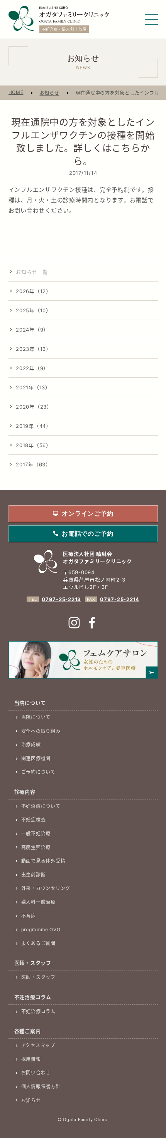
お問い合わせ (36, 1073)
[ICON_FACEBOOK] (92, 623)
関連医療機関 (36, 758)
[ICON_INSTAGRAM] (74, 623)
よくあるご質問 (38, 943)
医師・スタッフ (38, 977)
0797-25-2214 (119, 599)
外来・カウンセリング (46, 888)
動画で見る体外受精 (43, 861)
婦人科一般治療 (38, 902)
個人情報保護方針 (41, 1086)
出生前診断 (33, 875)
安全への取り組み (41, 731)
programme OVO (41, 929)
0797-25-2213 (61, 599)
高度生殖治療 (36, 847)
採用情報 (31, 1059)
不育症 (28, 916)
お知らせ (49, 93)
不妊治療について (41, 806)
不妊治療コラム (38, 1011)
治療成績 (31, 744)
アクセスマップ (38, 1045)
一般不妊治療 (36, 833)
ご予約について (38, 772)
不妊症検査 (33, 820)
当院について (36, 717)
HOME (16, 92)
